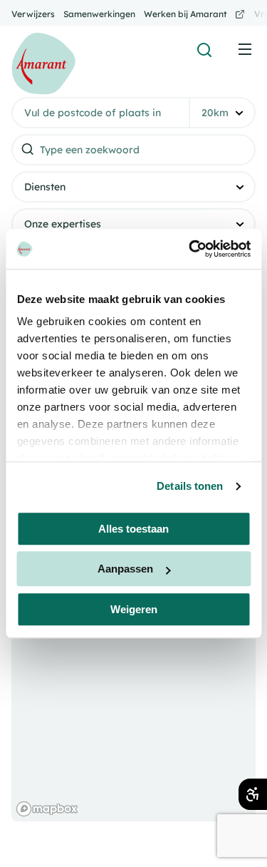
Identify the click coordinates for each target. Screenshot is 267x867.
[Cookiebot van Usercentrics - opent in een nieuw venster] (190, 249)
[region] (133, 678)
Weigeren (133, 609)
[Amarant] (43, 64)
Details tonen (190, 486)
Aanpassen (125, 569)
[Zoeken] (204, 50)
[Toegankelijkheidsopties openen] (253, 794)
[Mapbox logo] (47, 809)
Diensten (45, 186)
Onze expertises (62, 223)
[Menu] (245, 49)
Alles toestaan (133, 529)
